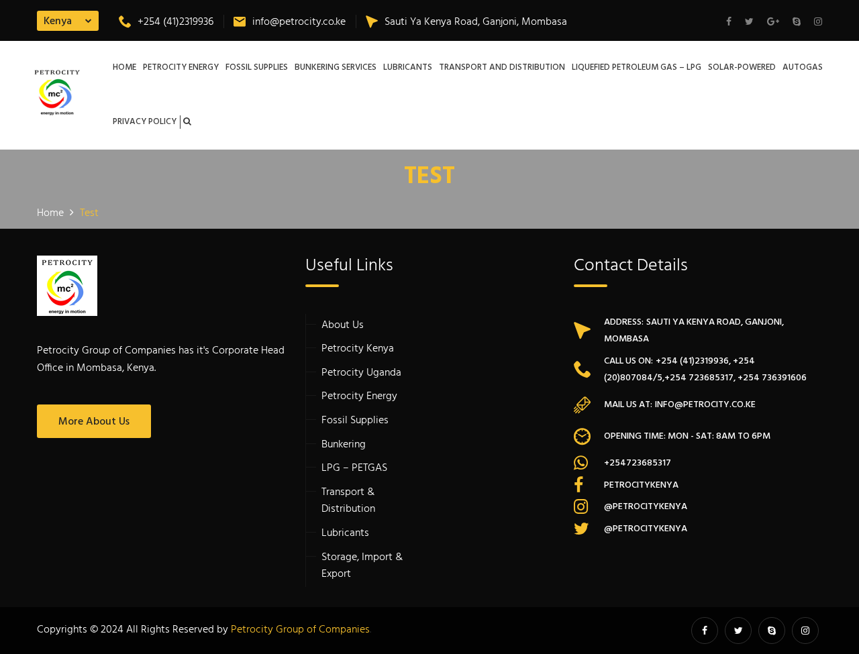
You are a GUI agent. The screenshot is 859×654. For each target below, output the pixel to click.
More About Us (94, 422)
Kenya (58, 21)
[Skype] (796, 23)
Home (124, 67)
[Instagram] (814, 23)
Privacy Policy (144, 122)
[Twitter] (749, 23)
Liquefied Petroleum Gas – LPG (636, 67)
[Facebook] (732, 23)
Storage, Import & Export (362, 566)
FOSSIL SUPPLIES (256, 67)
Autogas (802, 67)
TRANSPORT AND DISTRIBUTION (502, 67)
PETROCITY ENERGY (181, 67)
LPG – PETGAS (354, 468)
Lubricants (345, 533)
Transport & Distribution (348, 501)
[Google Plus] (773, 23)
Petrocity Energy (359, 396)
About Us (342, 325)
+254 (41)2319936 (175, 22)
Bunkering (343, 444)
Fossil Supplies (355, 420)
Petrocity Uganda (361, 373)
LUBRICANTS (407, 67)
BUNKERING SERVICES (335, 67)
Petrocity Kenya (357, 349)
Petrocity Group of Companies (300, 630)
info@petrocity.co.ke (299, 22)
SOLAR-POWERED (742, 67)
